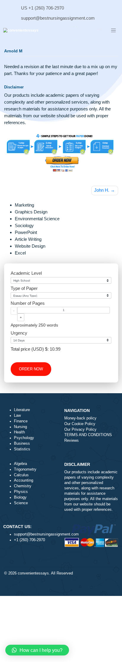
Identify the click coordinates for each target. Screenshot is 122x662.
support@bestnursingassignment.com (58, 18)
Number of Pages (28, 303)
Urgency (19, 332)
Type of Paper (24, 288)
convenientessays (33, 573)
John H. (101, 190)
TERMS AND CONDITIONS (88, 435)
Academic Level (26, 273)
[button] (37, 650)
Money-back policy (80, 418)
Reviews (71, 440)
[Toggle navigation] (113, 31)
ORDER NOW (31, 369)
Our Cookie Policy (79, 424)
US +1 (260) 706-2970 (42, 7)
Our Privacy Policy (80, 429)
